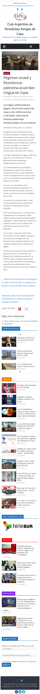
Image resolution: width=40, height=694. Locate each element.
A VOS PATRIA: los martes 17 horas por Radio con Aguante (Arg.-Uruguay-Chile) (26, 476)
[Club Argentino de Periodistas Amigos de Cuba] (20, 14)
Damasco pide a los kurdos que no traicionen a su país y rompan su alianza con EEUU (18, 298)
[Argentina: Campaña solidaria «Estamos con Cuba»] (9, 396)
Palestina (31, 100)
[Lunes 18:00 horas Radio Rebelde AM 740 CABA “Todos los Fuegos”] (9, 423)
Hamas (16, 100)
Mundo (7, 73)
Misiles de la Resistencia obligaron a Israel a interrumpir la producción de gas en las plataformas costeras (19, 282)
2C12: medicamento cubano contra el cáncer (26, 365)
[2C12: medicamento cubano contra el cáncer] (9, 364)
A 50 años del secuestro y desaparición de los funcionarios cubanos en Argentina (26, 578)
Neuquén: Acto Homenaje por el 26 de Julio (26, 386)
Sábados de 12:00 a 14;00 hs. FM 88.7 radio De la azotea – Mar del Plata (26, 451)
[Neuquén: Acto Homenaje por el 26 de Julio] (9, 384)
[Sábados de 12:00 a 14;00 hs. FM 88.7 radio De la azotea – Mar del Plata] (9, 448)
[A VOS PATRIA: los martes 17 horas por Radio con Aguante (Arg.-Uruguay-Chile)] (9, 472)
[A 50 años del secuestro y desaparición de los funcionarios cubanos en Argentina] (9, 574)
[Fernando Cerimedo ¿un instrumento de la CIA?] (9, 338)
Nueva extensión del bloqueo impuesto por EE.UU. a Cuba (25, 353)
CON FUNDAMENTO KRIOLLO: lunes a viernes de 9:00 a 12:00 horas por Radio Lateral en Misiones (26, 412)
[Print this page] (23, 693)
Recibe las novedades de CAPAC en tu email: (18, 646)
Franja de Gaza (8, 100)
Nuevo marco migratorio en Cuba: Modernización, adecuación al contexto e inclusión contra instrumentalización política (19, 604)
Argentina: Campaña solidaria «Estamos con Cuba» (25, 399)
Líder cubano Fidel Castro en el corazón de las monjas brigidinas (26, 565)
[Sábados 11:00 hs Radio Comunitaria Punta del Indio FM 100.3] (9, 460)
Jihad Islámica (23, 100)
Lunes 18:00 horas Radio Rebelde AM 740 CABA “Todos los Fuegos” (26, 426)
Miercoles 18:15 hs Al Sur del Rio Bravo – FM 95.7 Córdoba (26, 490)
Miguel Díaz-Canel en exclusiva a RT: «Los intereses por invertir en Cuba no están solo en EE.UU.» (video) (25, 622)
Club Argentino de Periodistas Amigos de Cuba (20, 29)
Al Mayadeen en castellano (22, 127)
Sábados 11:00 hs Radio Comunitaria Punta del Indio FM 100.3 (26, 463)
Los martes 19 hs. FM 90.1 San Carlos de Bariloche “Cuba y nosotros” (26, 502)
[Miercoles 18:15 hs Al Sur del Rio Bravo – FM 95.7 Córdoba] (9, 487)
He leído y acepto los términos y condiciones (20, 661)
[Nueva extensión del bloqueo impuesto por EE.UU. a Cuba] (9, 351)
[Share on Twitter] (20, 693)
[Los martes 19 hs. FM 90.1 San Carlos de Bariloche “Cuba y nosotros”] (9, 499)
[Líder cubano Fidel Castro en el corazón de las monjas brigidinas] (9, 562)
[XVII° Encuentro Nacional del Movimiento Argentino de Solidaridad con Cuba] (9, 435)
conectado (24, 321)
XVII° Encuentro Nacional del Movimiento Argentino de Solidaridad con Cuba (26, 438)
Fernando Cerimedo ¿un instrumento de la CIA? (26, 339)
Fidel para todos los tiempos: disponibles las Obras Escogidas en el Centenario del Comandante (25, 550)
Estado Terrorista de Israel (24, 97)
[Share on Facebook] (16, 693)
